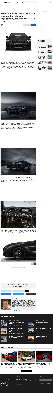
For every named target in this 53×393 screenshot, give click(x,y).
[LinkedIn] (19, 310)
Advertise (14, 2)
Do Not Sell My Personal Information (33, 382)
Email (31, 294)
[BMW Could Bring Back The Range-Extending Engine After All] (4, 328)
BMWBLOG (2, 21)
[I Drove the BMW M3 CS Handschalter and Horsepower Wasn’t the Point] (31, 336)
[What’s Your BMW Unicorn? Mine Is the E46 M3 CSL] (31, 320)
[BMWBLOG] (7, 377)
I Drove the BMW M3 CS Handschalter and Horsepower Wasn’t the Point (44, 338)
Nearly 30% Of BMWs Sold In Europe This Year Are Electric (42, 51)
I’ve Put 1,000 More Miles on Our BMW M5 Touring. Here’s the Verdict (16, 338)
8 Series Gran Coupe (11, 66)
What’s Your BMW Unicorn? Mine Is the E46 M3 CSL (43, 321)
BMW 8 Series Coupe (30, 64)
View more (26, 371)
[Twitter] (42, 2)
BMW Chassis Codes (26, 379)
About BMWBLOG (19, 379)
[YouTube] (16, 310)
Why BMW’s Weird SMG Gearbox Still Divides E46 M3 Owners (16, 322)
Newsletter (22, 2)
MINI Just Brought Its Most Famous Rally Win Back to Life (42, 62)
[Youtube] (44, 2)
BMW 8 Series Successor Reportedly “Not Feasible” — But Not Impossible (9, 364)
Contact (18, 2)
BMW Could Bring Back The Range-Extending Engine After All (17, 330)
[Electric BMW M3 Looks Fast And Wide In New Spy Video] (31, 328)
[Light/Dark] (50, 2)
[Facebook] (40, 2)
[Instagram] (47, 2)
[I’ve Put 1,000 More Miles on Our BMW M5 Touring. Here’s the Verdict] (4, 336)
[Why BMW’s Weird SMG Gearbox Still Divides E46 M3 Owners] (4, 320)
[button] (35, 264)
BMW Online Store (22, 232)
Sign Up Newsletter (33, 380)
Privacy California (19, 384)
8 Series (2, 10)
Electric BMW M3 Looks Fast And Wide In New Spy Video (43, 329)
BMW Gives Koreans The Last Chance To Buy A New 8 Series (44, 364)
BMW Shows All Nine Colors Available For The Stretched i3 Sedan (42, 46)
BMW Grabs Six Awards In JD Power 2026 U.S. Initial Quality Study (26, 364)
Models (5, 21)
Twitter (19, 294)
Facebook (6, 294)
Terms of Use (25, 380)
